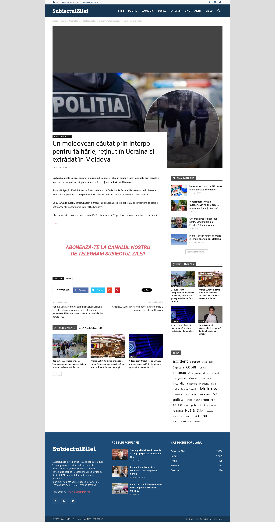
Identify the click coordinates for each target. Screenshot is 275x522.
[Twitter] (220, 2)
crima (198, 373)
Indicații (189, 519)
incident (204, 383)
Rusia (190, 410)
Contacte (218, 519)
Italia (176, 389)
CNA (190, 373)
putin (194, 404)
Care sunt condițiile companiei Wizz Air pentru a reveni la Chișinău (146, 487)
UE (211, 416)
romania (178, 410)
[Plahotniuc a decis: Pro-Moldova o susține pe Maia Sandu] (120, 471)
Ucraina (200, 415)
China (203, 367)
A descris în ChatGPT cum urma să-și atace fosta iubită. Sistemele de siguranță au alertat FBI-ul (145, 364)
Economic (147, 10)
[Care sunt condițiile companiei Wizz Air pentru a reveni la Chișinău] (120, 488)
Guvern (194, 378)
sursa (55, 223)
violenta (198, 421)
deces (206, 373)
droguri (215, 373)
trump (188, 416)
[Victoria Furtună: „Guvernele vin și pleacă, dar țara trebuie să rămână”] (210, 314)
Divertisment (193, 10)
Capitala (178, 367)
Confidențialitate (203, 519)
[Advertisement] (137, 48)
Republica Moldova (208, 405)
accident (180, 361)
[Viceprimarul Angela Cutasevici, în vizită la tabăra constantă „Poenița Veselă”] (179, 205)
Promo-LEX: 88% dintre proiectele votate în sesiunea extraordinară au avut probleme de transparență (107, 364)
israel (213, 383)
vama (176, 421)
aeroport (195, 361)
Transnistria (178, 416)
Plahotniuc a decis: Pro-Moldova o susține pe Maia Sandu (144, 470)
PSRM (186, 405)
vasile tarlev (187, 421)
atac (204, 361)
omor (194, 394)
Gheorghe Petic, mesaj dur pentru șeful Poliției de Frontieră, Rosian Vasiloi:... (203, 221)
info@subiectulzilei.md (79, 491)
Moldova (209, 388)
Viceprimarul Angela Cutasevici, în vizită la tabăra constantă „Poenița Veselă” (204, 204)
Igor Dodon (206, 378)
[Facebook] (209, 2)
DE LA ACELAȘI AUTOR (90, 328)
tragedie (209, 411)
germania (182, 378)
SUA (200, 410)
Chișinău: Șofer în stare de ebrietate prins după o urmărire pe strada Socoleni (137, 308)
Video (209, 10)
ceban (192, 366)
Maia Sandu (189, 389)
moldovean (177, 394)
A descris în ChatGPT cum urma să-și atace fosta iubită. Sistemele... (182, 328)
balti (211, 362)
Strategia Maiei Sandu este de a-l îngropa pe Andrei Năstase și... (145, 453)
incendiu (178, 383)
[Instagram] (214, 2)
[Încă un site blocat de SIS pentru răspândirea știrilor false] (179, 190)
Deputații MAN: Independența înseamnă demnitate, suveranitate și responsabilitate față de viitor (69, 364)
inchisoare (192, 383)
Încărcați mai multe (195, 251)
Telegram (91, 254)
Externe (175, 10)
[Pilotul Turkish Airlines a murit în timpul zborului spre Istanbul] (179, 239)
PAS (214, 394)
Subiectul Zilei (65, 136)
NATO (187, 394)
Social (162, 10)
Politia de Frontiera (200, 399)
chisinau (179, 372)
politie (177, 404)
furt (174, 378)
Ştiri (121, 10)
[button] (218, 11)
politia (68, 278)
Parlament (205, 394)
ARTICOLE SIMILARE (64, 328)
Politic (132, 10)
